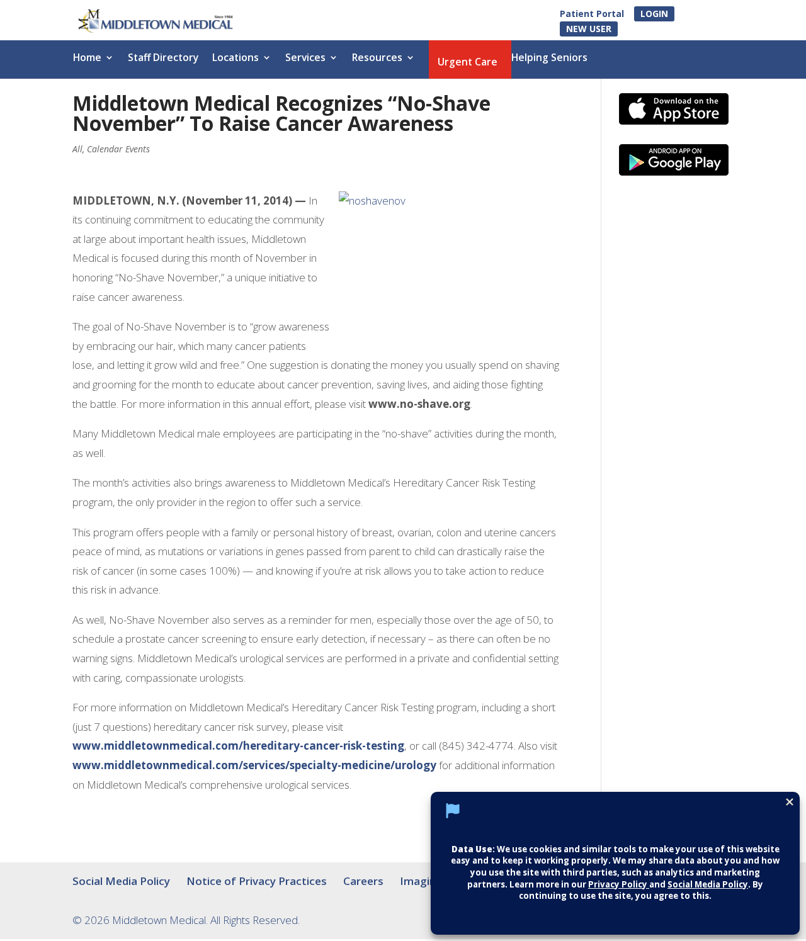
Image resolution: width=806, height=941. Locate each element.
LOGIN (654, 14)
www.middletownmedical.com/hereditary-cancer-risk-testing (238, 745)
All (77, 149)
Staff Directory (163, 58)
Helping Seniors (549, 58)
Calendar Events (118, 149)
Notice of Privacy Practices (256, 881)
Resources (377, 58)
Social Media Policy (121, 881)
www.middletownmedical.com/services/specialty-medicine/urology (254, 765)
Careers (363, 881)
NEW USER (588, 29)
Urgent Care (467, 63)
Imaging (421, 881)
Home (87, 58)
